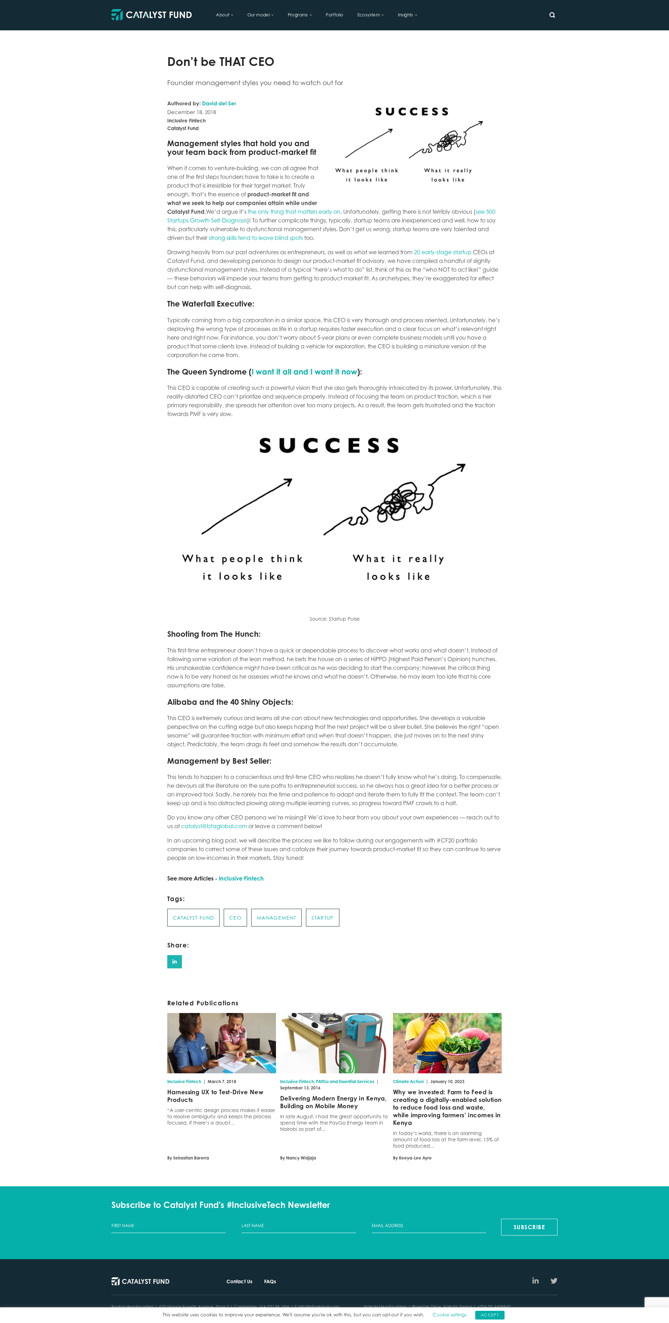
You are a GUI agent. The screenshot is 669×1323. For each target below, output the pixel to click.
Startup (322, 918)
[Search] (552, 15)
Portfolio (335, 14)
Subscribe (529, 1227)
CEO (235, 918)
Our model (258, 14)
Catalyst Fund (193, 918)
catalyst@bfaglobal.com (214, 826)
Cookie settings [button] (450, 1314)
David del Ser (219, 103)
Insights (405, 14)
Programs (298, 14)
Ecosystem (368, 14)
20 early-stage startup (442, 252)
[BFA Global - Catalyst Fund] (152, 15)
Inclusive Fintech (241, 878)
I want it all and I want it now (304, 371)
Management (276, 918)
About (222, 14)
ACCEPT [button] (490, 1315)
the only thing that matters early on (294, 211)
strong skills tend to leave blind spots (256, 237)
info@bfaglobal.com (319, 1306)
